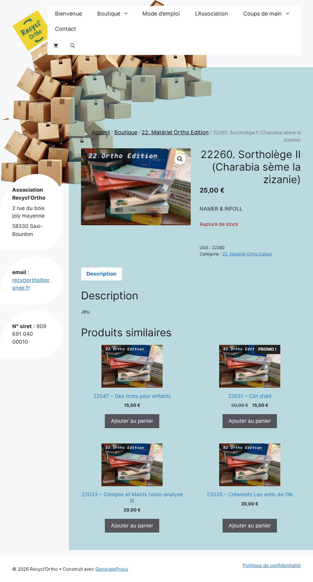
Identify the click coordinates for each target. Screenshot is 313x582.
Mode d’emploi (161, 13)
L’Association (211, 13)
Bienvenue (68, 13)
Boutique (125, 132)
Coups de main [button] (262, 13)
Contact (65, 29)
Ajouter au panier (132, 421)
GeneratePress (111, 569)
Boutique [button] (108, 13)
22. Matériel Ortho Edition (175, 132)
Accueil (101, 132)
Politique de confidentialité (272, 565)
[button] (72, 46)
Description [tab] (101, 274)
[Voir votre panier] (55, 46)
